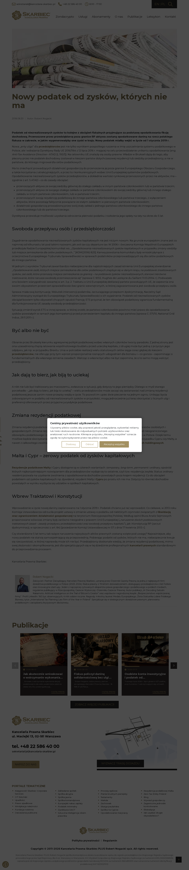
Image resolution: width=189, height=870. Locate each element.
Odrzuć (90, 444)
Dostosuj (71, 444)
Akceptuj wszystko (114, 444)
